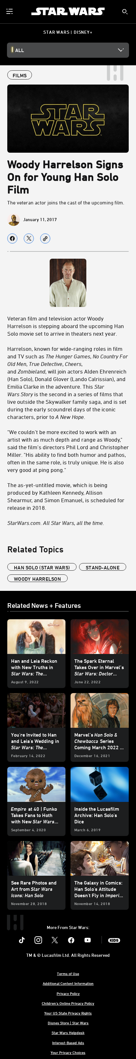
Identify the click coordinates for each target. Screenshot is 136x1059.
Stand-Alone (103, 567)
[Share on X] (29, 238)
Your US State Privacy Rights (68, 1013)
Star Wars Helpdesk (68, 1032)
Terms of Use (68, 973)
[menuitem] (10, 11)
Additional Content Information (68, 983)
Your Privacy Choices (68, 1052)
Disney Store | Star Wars (68, 1023)
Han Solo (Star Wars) (42, 567)
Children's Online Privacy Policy (68, 1003)
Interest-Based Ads (68, 1042)
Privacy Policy (68, 993)
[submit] (125, 11)
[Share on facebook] (12, 238)
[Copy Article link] (45, 238)
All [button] (19, 50)
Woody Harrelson (37, 579)
